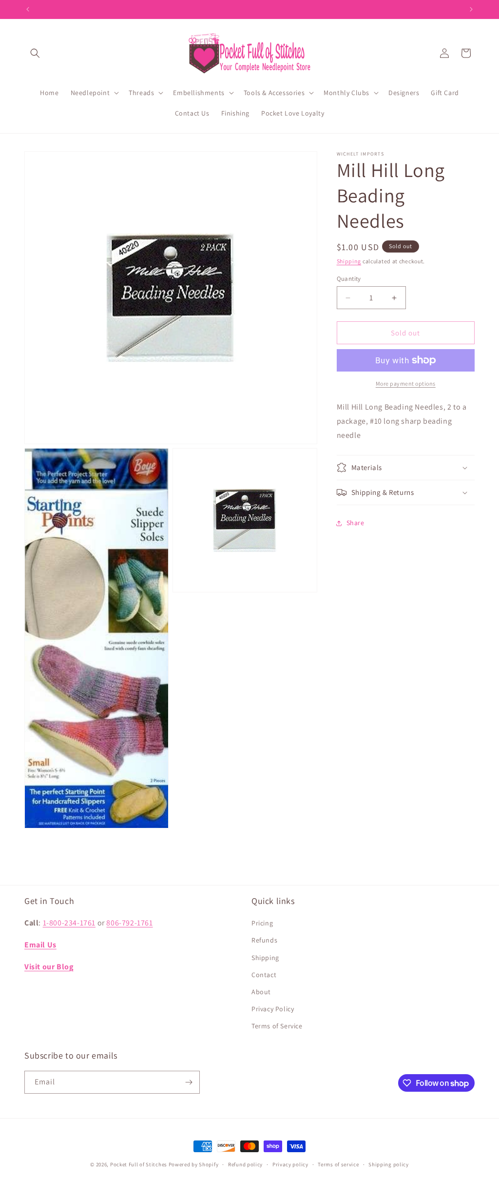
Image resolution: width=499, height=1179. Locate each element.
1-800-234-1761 (69, 923)
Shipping (349, 261)
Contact (263, 974)
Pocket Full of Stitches (138, 1164)
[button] (35, 53)
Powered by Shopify (194, 1164)
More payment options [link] (406, 383)
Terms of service (338, 1164)
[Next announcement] (471, 9)
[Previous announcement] (27, 9)
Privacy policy (290, 1164)
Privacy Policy (272, 1008)
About (261, 991)
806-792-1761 (129, 923)
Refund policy (245, 1164)
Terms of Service (277, 1026)
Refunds (264, 940)
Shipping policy (388, 1164)
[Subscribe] (188, 1082)
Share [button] (355, 522)
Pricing (262, 923)
